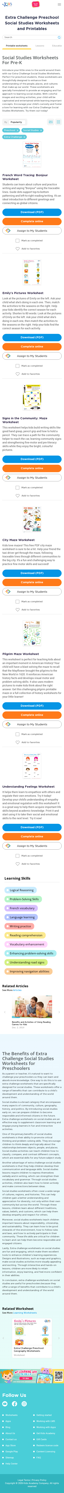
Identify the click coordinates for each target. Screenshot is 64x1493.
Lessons (40, 45)
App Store (11, 1445)
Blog (8, 1427)
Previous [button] (5, 1012)
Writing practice (20, 926)
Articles (17, 990)
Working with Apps (46, 1427)
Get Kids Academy (45, 1433)
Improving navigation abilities (29, 971)
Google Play (12, 1451)
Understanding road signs (27, 962)
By (5, 122)
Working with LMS (45, 1421)
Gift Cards (41, 1439)
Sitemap (10, 1457)
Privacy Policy (39, 1479)
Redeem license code (47, 1445)
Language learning (22, 917)
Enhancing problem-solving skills (31, 953)
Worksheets (12, 1414)
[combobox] (17, 122)
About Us (10, 1433)
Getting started (44, 1414)
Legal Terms (24, 1479)
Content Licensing (45, 1451)
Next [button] (58, 1012)
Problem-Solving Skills (24, 899)
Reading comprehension (26, 935)
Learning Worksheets (25, 1312)
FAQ (38, 1457)
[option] (32, 1012)
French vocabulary (22, 908)
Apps (8, 1421)
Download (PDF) (32, 212)
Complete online (32, 221)
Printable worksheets (17, 45)
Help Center (12, 1463)
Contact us (11, 1439)
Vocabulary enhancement (27, 944)
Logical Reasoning (21, 890)
